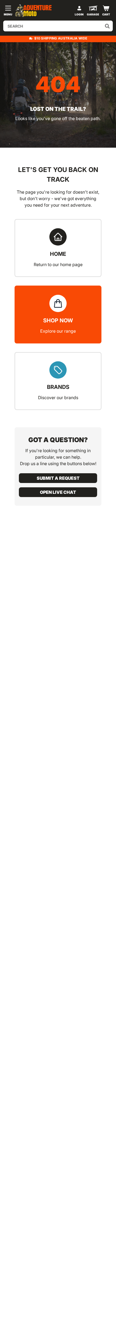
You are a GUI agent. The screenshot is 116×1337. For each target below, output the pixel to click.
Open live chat (58, 492)
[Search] (107, 26)
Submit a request (58, 478)
